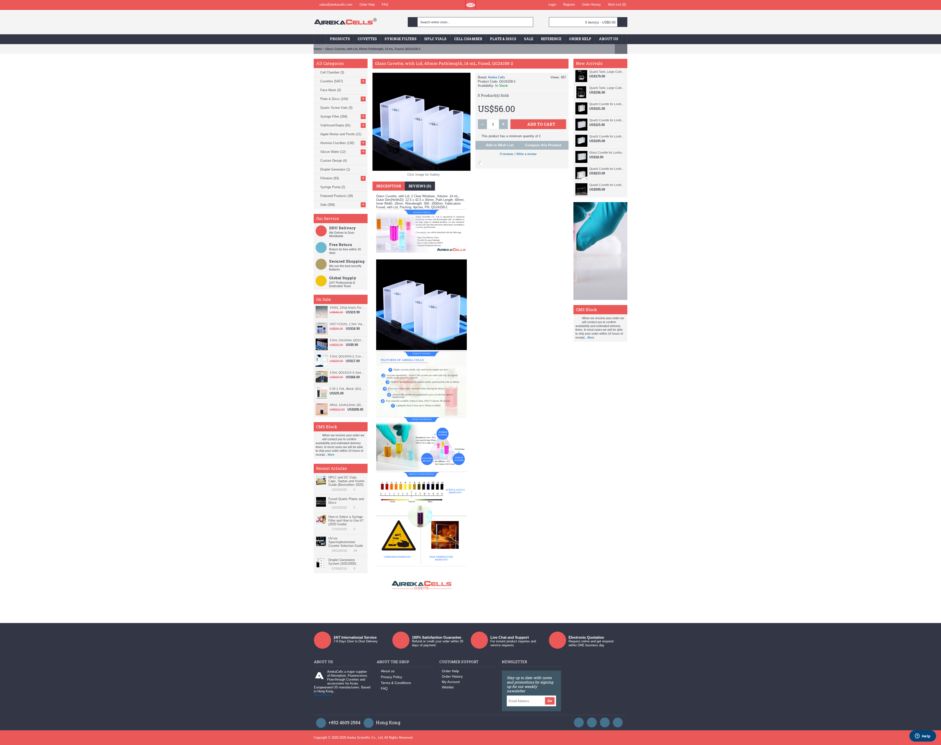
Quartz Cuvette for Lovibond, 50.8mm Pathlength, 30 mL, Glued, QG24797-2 (607, 136)
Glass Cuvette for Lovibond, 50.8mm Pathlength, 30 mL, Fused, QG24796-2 (607, 152)
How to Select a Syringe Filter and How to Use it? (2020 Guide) (345, 520)
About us (388, 671)
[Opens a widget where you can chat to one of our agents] (922, 736)
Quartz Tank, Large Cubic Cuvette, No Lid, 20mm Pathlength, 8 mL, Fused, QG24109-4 (607, 71)
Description (388, 186)
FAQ (384, 688)
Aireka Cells (496, 77)
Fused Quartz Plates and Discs (346, 500)
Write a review (526, 154)
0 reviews (506, 154)
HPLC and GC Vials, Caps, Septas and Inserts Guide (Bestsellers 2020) (346, 481)
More (331, 454)
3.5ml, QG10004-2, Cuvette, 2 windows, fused (347, 356)
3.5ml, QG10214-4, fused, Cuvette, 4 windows (347, 372)
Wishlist (448, 687)
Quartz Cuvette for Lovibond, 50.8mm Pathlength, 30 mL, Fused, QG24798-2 (607, 120)
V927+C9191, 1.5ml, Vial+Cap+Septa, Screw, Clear (347, 324)
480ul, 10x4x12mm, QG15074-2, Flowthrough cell (347, 405)
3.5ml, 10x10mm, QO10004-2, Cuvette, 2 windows (347, 340)
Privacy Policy (391, 677)
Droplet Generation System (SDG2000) (342, 561)
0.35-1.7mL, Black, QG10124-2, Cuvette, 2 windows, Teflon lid (347, 389)
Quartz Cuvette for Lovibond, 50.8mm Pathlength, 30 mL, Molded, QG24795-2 (607, 169)
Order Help (450, 671)
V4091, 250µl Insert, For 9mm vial (347, 307)
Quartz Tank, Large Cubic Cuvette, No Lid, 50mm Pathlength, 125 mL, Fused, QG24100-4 (607, 88)
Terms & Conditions (396, 683)
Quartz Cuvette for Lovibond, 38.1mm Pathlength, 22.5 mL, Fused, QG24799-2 (607, 104)
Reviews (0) (420, 186)
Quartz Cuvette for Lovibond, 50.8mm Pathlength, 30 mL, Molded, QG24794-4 (607, 185)
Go (549, 701)
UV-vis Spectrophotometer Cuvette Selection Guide (345, 542)
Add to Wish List (500, 145)
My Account (451, 682)
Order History (452, 676)
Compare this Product (543, 145)
